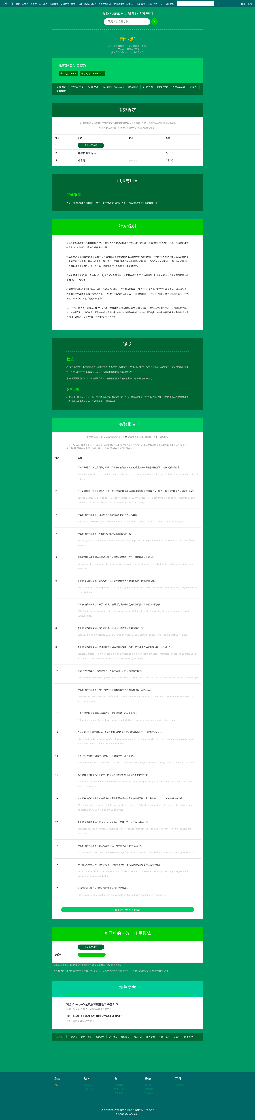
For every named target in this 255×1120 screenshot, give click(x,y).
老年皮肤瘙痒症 (87, 153)
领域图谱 (133, 87)
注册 (243, 3)
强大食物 (54, 3)
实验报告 (113, 87)
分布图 (193, 87)
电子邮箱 (149, 1084)
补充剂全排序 (105, 3)
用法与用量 (77, 87)
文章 (150, 3)
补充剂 (34, 3)
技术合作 (118, 1089)
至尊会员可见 (133, 49)
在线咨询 (149, 1093)
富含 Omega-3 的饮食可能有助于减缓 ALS (92, 1004)
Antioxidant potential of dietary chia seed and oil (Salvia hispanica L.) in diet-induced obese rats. (126, 720)
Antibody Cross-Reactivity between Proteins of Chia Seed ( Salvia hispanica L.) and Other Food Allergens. (131, 521)
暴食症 (82, 160)
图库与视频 (178, 87)
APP (156, 3)
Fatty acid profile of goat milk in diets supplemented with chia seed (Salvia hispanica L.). (122, 895)
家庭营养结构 (90, 3)
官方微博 (149, 1089)
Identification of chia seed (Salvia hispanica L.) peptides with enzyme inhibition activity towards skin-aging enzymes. (136, 762)
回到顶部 (60, 1037)
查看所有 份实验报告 (127, 909)
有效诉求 (61, 87)
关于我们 (118, 1084)
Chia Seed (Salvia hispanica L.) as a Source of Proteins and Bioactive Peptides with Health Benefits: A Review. (133, 634)
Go (218, 3)
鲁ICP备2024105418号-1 (127, 1114)
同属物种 (61, 91)
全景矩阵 (130, 3)
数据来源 (88, 1084)
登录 (250, 3)
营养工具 (43, 3)
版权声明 (88, 1089)
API (161, 3)
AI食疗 (25, 3)
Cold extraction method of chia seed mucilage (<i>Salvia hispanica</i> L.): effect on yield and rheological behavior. (136, 852)
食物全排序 (119, 3)
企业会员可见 (137, 52)
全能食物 (64, 3)
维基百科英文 (67, 65)
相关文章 (162, 87)
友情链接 (179, 1084)
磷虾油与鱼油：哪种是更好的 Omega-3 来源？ (94, 1015)
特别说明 (93, 87)
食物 (18, 3)
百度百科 (82, 65)
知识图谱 (141, 3)
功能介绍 (170, 3)
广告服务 (118, 1093)
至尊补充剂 (76, 3)
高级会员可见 (90, 145)
